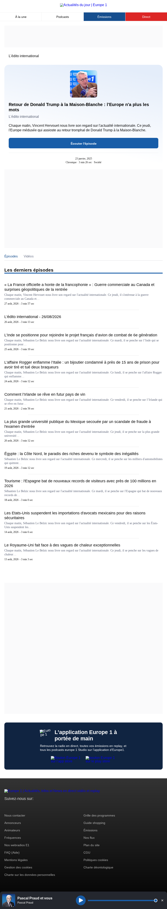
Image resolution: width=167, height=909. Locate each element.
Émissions (104, 17)
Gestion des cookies (18, 867)
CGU (87, 852)
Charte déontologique (98, 867)
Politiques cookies (96, 860)
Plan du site (92, 845)
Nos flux (89, 837)
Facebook (22, 807)
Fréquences (12, 837)
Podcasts (62, 17)
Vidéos (29, 256)
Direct (146, 17)
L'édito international (24, 56)
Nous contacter (14, 815)
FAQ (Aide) (12, 852)
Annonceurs (12, 823)
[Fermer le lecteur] (162, 900)
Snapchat (36, 807)
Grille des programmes (99, 815)
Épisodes (11, 256)
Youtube (29, 807)
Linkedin (44, 807)
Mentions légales (16, 860)
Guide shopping (94, 823)
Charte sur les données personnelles (29, 874)
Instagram (14, 807)
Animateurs (12, 830)
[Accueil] (83, 5)
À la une (21, 17)
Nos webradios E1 (16, 845)
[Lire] (81, 900)
